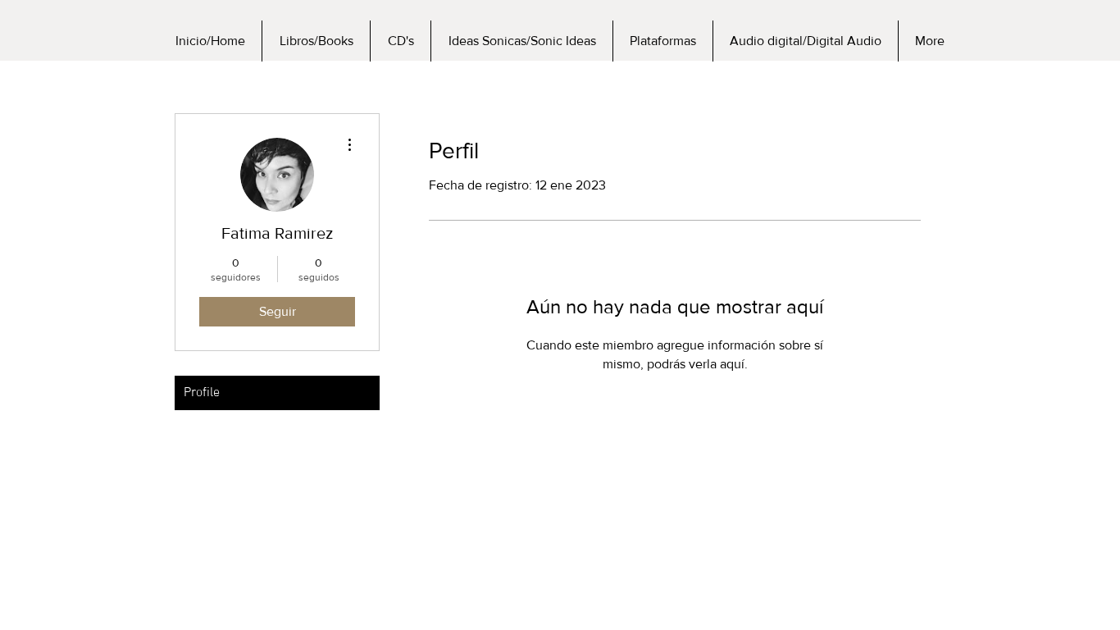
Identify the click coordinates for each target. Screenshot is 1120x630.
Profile (202, 393)
